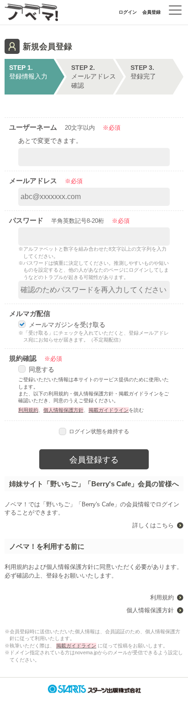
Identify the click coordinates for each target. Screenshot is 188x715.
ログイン (128, 12)
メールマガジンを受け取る (67, 324)
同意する (41, 369)
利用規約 (28, 410)
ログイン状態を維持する (99, 431)
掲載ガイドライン (109, 410)
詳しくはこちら (153, 525)
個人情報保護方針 (63, 410)
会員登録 (151, 12)
